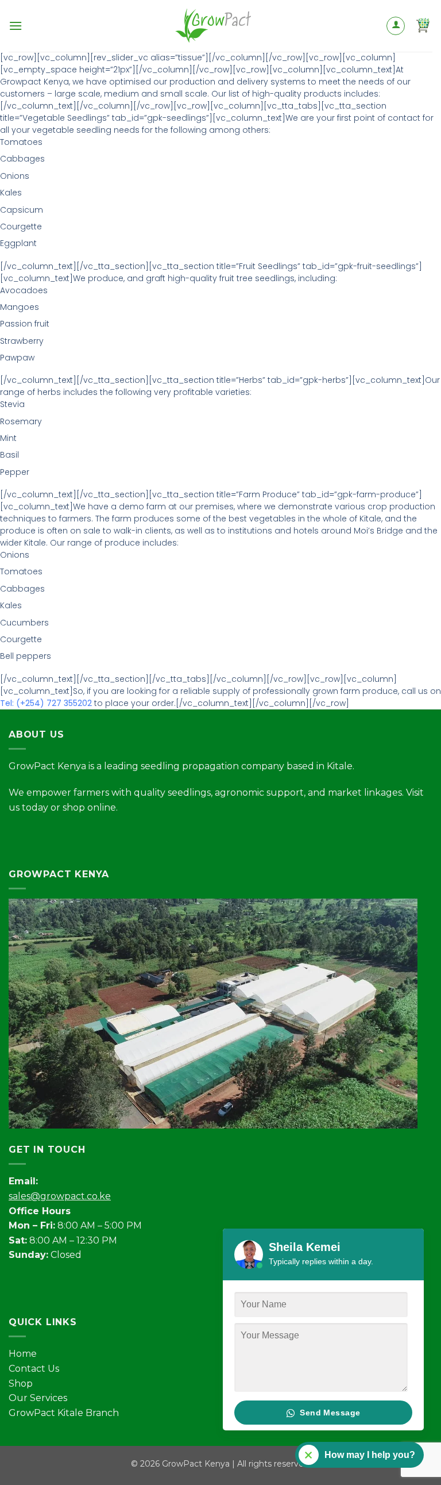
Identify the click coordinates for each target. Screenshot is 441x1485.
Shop (21, 1383)
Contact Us (34, 1368)
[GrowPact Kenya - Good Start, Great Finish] (220, 26)
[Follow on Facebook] (19, 836)
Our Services (38, 1397)
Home (23, 1353)
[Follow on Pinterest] (101, 836)
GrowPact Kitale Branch (64, 1412)
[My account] (395, 26)
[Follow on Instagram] (39, 836)
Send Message (328, 1412)
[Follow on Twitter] (60, 836)
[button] (15, 25)
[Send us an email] (81, 836)
